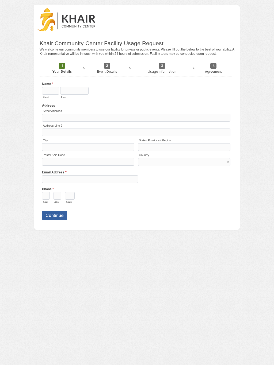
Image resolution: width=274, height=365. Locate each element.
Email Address (54, 172)
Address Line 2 (52, 125)
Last (64, 97)
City (45, 140)
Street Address (52, 110)
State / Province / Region (155, 140)
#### (69, 202)
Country (144, 155)
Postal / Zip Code (54, 155)
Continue (54, 215)
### (45, 202)
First (46, 97)
